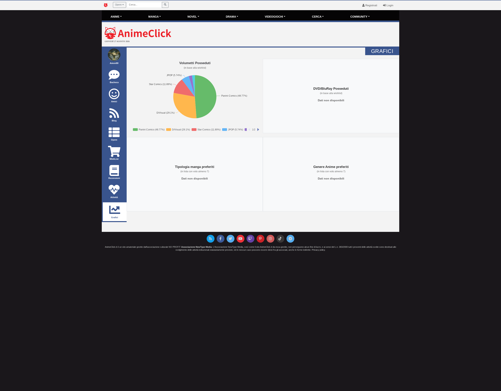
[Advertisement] (300, 35)
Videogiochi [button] (274, 16)
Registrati (371, 5)
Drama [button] (231, 16)
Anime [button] (115, 16)
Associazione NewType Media (196, 247)
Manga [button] (153, 16)
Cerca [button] (317, 16)
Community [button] (358, 16)
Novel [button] (192, 16)
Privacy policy (318, 250)
